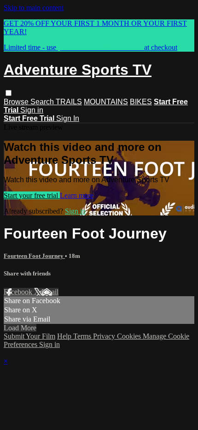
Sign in (31, 110)
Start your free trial (32, 195)
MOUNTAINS (106, 102)
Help (65, 336)
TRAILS (69, 102)
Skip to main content (34, 8)
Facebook (19, 292)
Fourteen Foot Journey (34, 255)
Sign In (67, 118)
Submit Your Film (29, 336)
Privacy (105, 336)
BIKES (141, 102)
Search (43, 102)
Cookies (130, 336)
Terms (83, 336)
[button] (9, 93)
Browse (17, 102)
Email (49, 292)
